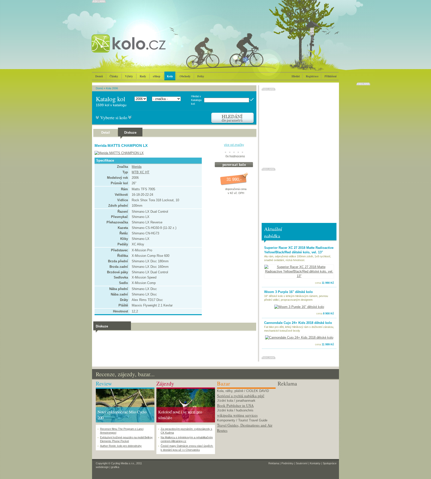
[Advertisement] (307, 418)
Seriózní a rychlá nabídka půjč (240, 395)
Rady (143, 76)
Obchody (185, 76)
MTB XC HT (140, 172)
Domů (99, 76)
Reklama (273, 463)
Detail (105, 132)
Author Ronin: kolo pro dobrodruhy (121, 445)
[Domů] (142, 48)
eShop (156, 76)
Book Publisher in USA (235, 405)
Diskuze (130, 132)
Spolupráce (329, 463)
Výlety (129, 76)
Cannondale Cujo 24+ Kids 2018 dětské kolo (298, 323)
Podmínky (287, 463)
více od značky (234, 144)
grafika (115, 467)
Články (113, 76)
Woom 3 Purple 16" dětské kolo (288, 292)
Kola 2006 (112, 88)
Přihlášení (330, 76)
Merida (136, 167)
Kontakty (315, 463)
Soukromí (302, 463)
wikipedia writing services (237, 415)
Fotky (200, 76)
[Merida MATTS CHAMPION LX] (118, 153)
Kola (170, 76)
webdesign (102, 467)
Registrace (312, 76)
